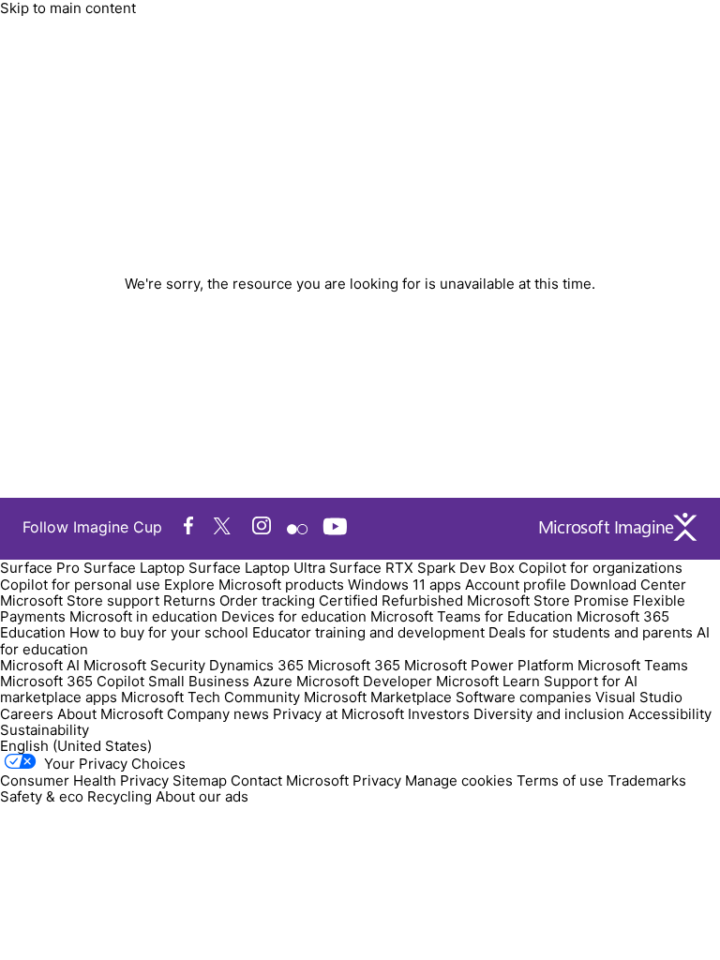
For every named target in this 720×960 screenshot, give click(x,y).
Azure (272, 681)
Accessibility (670, 714)
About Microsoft (110, 714)
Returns (189, 600)
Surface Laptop (134, 568)
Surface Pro (40, 568)
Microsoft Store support (79, 600)
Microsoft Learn (488, 681)
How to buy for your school (158, 632)
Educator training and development (368, 632)
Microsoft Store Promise (548, 600)
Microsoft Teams (633, 665)
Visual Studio (638, 697)
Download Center (628, 584)
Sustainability (44, 730)
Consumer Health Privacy (84, 780)
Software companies (524, 697)
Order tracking (267, 600)
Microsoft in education (143, 616)
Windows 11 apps (404, 584)
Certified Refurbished (391, 600)
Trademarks (647, 780)
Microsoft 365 (354, 665)
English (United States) (76, 746)
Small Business (198, 681)
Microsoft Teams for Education (471, 616)
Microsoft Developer (364, 681)
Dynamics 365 (256, 665)
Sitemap (199, 780)
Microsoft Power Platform (489, 665)
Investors (439, 714)
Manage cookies (459, 780)
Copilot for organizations (600, 568)
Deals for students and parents (590, 632)
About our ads (202, 796)
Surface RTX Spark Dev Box (422, 568)
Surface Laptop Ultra (256, 568)
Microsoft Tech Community (210, 697)
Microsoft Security (144, 665)
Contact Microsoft (290, 780)
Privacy (378, 780)
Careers (26, 714)
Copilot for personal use (80, 584)
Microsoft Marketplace (378, 697)
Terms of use (560, 780)
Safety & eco (41, 796)
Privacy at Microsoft (338, 714)
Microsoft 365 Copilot (72, 681)
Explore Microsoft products (254, 584)
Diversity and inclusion (548, 714)
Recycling (119, 796)
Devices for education (294, 616)
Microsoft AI (40, 665)
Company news (218, 714)
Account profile (515, 584)
